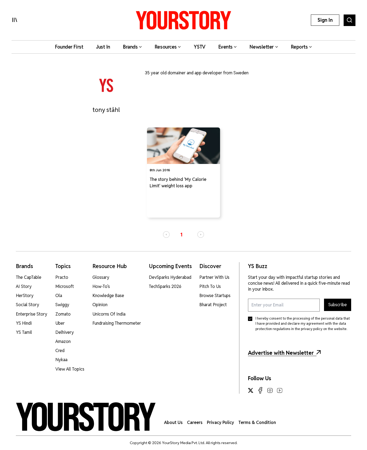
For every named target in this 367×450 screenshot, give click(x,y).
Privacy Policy (220, 422)
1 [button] (181, 235)
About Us (173, 422)
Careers (195, 422)
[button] (166, 234)
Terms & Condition (257, 422)
